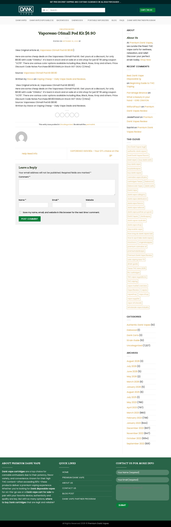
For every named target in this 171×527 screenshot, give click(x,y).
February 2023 (134, 417)
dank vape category (136, 194)
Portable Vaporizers (98, 20)
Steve (30, 79)
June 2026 (132, 371)
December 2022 (135, 428)
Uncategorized (67, 29)
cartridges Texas (135, 181)
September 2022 (135, 443)
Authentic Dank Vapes (138, 324)
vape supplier (134, 298)
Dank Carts (133, 335)
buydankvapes (134, 168)
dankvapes (145, 216)
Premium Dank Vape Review (140, 255)
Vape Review (133, 290)
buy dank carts (145, 160)
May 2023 (132, 402)
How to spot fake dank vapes (140, 238)
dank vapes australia (137, 220)
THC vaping (132, 281)
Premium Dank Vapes (141, 42)
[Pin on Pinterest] (72, 115)
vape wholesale (135, 303)
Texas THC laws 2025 (137, 268)
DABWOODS (77, 20)
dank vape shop (135, 225)
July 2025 (132, 397)
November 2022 (135, 433)
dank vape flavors (135, 203)
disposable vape (135, 229)
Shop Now (145, 59)
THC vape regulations (137, 277)
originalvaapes (145, 242)
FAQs (122, 20)
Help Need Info (29, 153)
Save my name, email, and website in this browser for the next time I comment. (61, 212)
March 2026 (133, 381)
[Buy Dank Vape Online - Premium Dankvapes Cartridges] (26, 10)
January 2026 (134, 386)
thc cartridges (134, 272)
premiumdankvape (136, 251)
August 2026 (133, 361)
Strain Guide (133, 340)
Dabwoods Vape (135, 186)
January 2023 (134, 423)
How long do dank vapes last (140, 233)
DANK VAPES (21, 20)
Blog (114, 20)
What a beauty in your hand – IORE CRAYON (138, 99)
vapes (144, 290)
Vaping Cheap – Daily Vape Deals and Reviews (61, 79)
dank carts (149, 186)
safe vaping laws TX (136, 259)
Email (55, 200)
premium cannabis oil (137, 246)
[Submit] (107, 10)
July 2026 (132, 366)
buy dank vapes (134, 173)
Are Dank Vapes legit (137, 147)
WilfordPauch (134, 106)
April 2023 (132, 407)
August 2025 (133, 392)
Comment (24, 177)
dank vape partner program (140, 212)
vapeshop (132, 294)
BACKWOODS (63, 20)
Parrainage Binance (137, 92)
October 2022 (134, 438)
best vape (132, 160)
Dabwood (149, 181)
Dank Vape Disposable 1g (42, 20)
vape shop (143, 294)
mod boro (132, 242)
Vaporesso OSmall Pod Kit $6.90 (56, 50)
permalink (90, 124)
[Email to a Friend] (67, 115)
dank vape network (136, 207)
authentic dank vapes (137, 151)
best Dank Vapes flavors (138, 155)
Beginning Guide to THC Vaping (140, 85)
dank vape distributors (137, 199)
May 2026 (132, 376)
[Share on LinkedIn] (77, 115)
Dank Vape (132, 190)
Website (90, 200)
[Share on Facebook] (57, 115)
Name (22, 200)
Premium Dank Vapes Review (140, 108)
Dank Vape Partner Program (141, 20)
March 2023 (133, 412)
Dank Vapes (133, 216)
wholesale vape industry (138, 307)
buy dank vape (134, 164)
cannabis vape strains (137, 177)
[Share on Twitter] (62, 115)
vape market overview (137, 286)
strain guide (133, 264)
